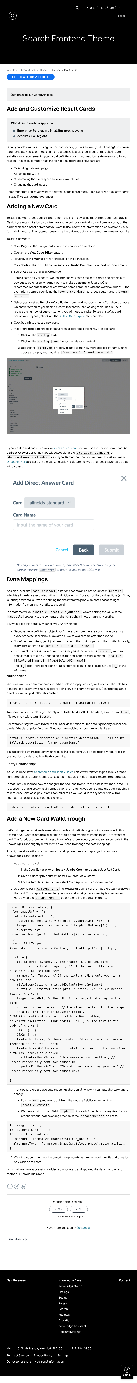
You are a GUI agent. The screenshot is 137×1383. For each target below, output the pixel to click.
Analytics (65, 1320)
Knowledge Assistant (72, 1326)
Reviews (64, 1315)
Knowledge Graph (70, 1286)
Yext (9, 1348)
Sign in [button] (120, 16)
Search (63, 1309)
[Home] (13, 18)
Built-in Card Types (71, 316)
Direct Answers (17, 462)
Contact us (83, 1228)
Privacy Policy (43, 1355)
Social (63, 1298)
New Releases (16, 1280)
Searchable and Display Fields (53, 772)
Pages (63, 1303)
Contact (124, 1280)
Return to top (15, 1239)
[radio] (58, 1209)
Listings (64, 1292)
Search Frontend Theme (34, 70)
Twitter (17, 1186)
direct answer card (64, 448)
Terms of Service (18, 1355)
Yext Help (12, 70)
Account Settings (70, 1332)
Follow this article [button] (30, 77)
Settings (62, 1355)
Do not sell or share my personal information (35, 1361)
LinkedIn (23, 1186)
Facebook (10, 1186)
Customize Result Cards (64, 70)
